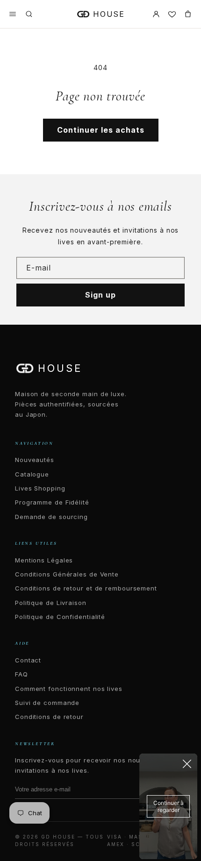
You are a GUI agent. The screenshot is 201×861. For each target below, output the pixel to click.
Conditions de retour (49, 716)
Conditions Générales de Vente (67, 574)
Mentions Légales (44, 560)
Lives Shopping (40, 488)
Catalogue (32, 474)
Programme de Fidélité (52, 502)
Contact (28, 660)
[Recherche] (29, 14)
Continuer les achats (100, 130)
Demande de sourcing (51, 516)
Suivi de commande (47, 702)
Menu (13, 14)
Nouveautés (34, 459)
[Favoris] (172, 14)
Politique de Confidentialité (60, 616)
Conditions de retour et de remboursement (86, 588)
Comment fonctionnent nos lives (68, 688)
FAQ (21, 674)
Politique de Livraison (50, 602)
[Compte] (156, 14)
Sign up (100, 294)
